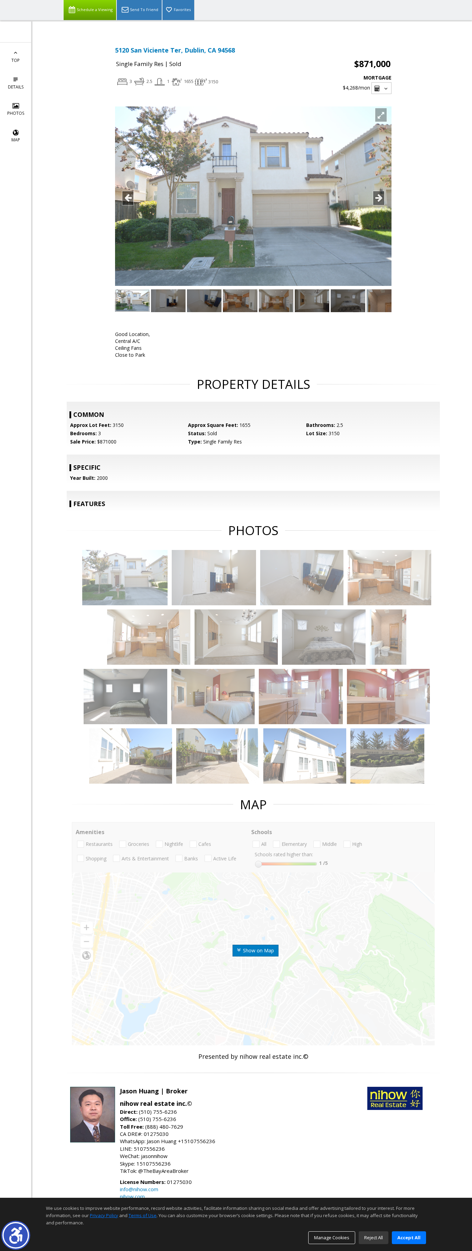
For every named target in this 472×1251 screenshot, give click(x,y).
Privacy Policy (104, 1215)
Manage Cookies (331, 1237)
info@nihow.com (139, 1189)
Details (15, 87)
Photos (15, 113)
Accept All (409, 1237)
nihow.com (132, 1196)
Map (15, 140)
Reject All (373, 1237)
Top (15, 60)
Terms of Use (143, 1215)
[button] (15, 1235)
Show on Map (258, 950)
